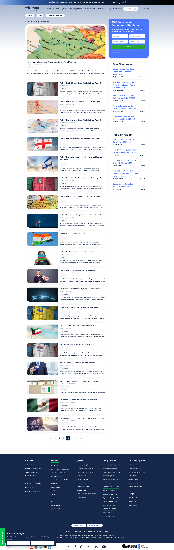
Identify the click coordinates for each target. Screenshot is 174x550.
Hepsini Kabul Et (43, 543)
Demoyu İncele (87, 290)
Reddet (19, 543)
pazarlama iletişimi (87, 295)
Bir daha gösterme (88, 301)
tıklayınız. (9, 539)
